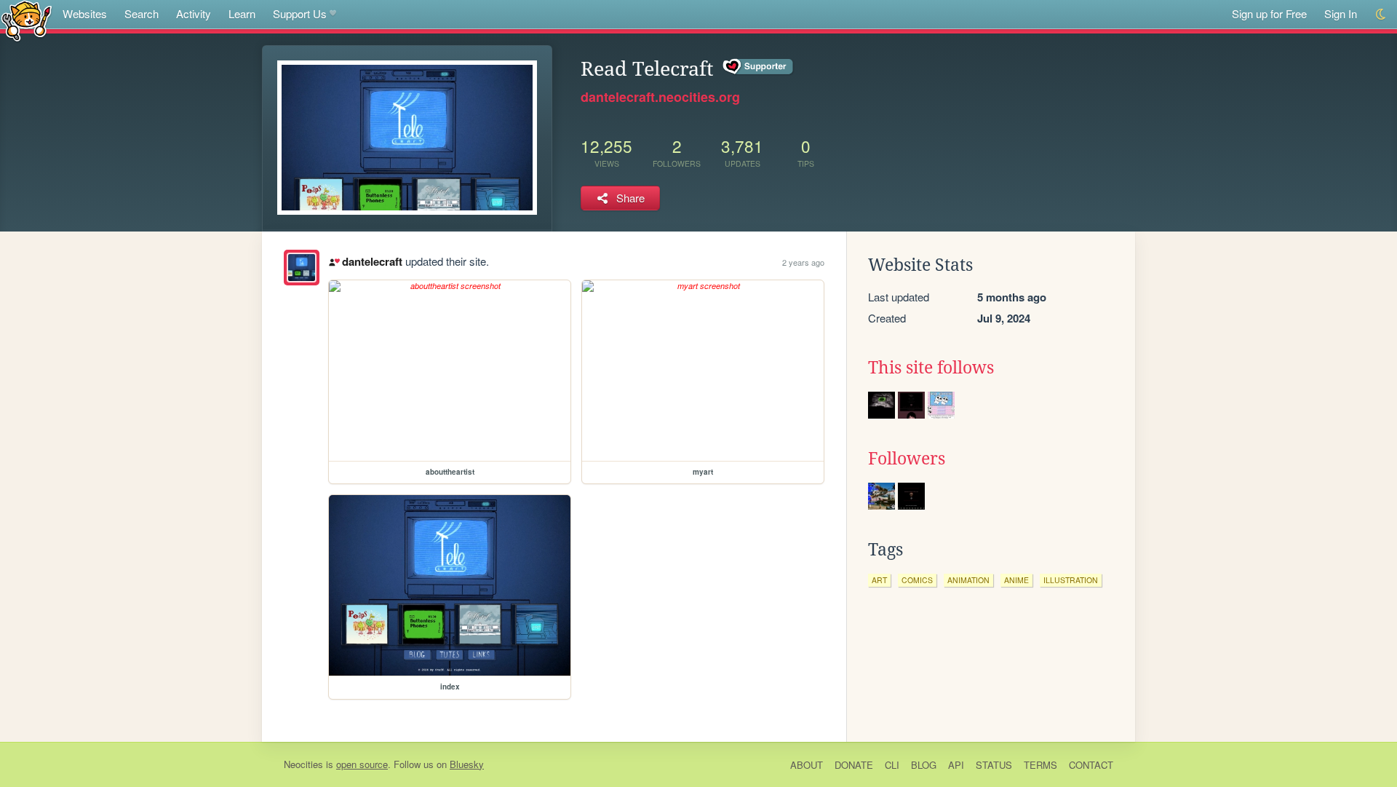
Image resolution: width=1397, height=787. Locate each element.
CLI (892, 765)
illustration (1070, 579)
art (879, 579)
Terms (1040, 765)
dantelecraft (372, 261)
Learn (241, 13)
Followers (906, 458)
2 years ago (803, 262)
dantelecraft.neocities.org (660, 96)
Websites (85, 13)
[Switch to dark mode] (1381, 14)
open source (362, 764)
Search (141, 13)
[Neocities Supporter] (759, 67)
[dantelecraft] (302, 267)
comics (917, 579)
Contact (1091, 765)
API (956, 765)
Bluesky (467, 764)
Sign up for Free (1269, 13)
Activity (193, 13)
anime (1016, 579)
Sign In (1340, 13)
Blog (923, 765)
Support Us (300, 13)
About (806, 765)
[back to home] (26, 20)
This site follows (931, 367)
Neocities (303, 764)
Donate (854, 765)
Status (994, 765)
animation (968, 579)
